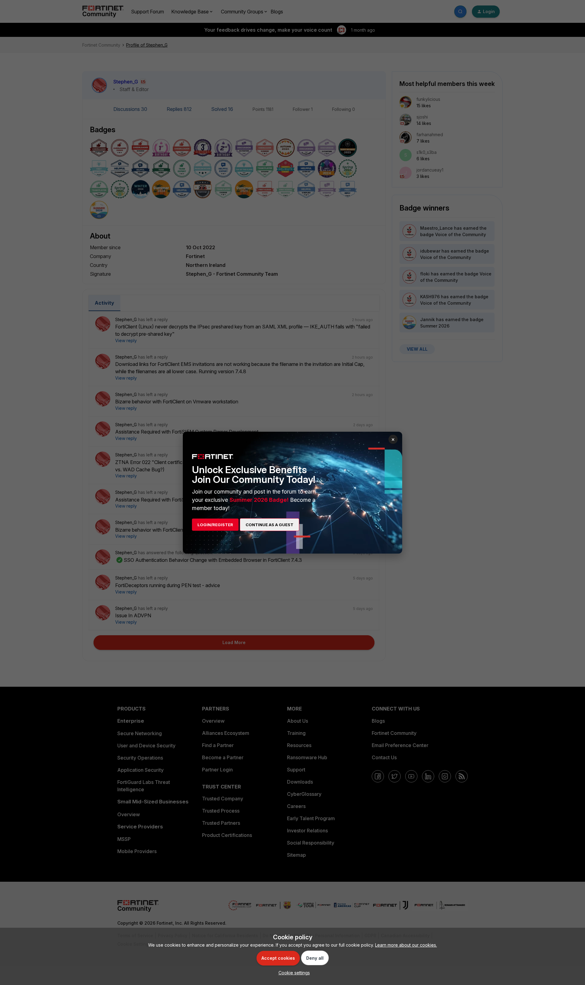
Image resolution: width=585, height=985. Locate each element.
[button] (292, 972)
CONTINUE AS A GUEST (269, 524)
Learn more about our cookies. (406, 945)
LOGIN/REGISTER (215, 524)
